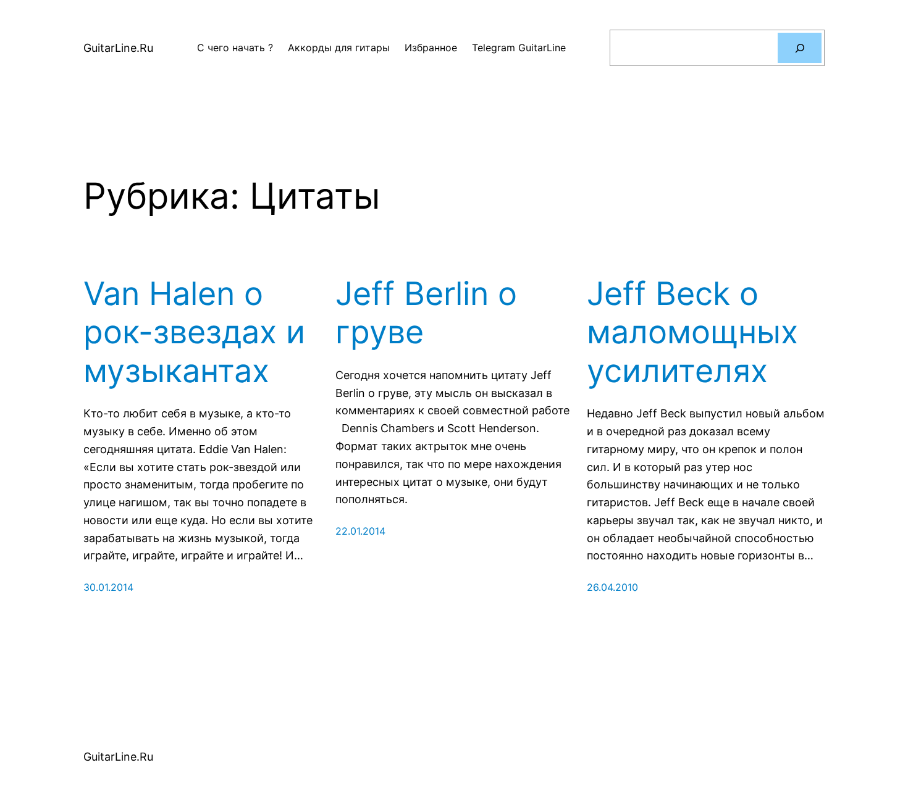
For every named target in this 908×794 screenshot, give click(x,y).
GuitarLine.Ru (118, 47)
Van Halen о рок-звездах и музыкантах (194, 332)
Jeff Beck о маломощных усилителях (692, 332)
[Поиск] (800, 48)
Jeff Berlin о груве (426, 313)
